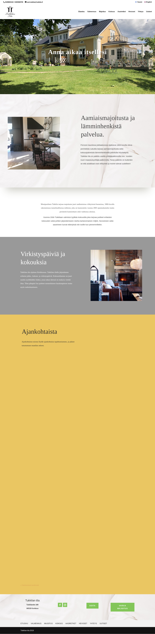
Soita (92, 606)
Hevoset (131, 11)
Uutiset (149, 11)
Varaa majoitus (122, 607)
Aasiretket (122, 11)
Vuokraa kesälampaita (32, 460)
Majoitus (102, 11)
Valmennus (91, 11)
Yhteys (140, 11)
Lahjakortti (27, 435)
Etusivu (81, 11)
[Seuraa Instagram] (65, 605)
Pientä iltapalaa (29, 561)
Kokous (111, 11)
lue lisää (26, 446)
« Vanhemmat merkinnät (30, 585)
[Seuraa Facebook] (60, 605)
